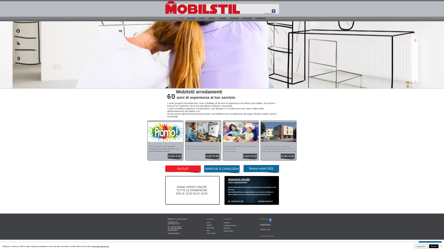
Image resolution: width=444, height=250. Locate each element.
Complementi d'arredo (230, 225)
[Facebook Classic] (273, 11)
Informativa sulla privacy (100, 246)
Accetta (433, 246)
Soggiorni (209, 225)
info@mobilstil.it (265, 201)
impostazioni (421, 246)
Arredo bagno (210, 227)
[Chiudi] (441, 246)
